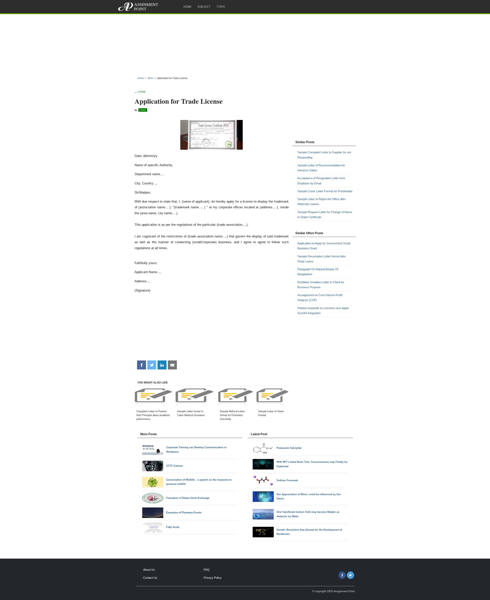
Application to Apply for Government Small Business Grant (323, 246)
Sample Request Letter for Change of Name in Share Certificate (324, 214)
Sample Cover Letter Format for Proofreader (325, 191)
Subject (204, 6)
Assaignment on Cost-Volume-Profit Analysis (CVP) (319, 297)
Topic (220, 6)
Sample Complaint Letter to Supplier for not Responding (324, 155)
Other (142, 91)
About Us (149, 569)
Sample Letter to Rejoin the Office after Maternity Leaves (321, 201)
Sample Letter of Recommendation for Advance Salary (321, 168)
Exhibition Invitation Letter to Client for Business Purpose (320, 285)
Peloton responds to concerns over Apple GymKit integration (323, 310)
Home (188, 6)
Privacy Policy (213, 577)
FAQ (206, 569)
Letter (143, 110)
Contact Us (150, 577)
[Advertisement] (245, 44)
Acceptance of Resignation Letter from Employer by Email (321, 180)
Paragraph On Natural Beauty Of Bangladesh (317, 272)
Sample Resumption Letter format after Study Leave (321, 259)
